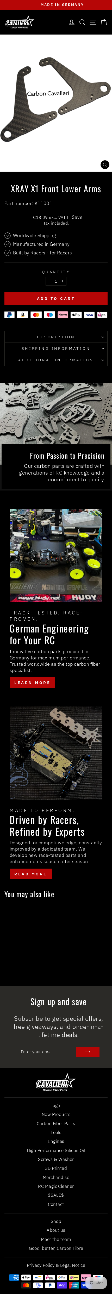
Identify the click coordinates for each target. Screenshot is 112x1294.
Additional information (56, 359)
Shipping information (56, 348)
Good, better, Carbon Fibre (56, 1248)
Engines (56, 1141)
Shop (56, 1221)
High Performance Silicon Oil (56, 1150)
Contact (56, 1204)
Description (56, 336)
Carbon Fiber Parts (56, 1123)
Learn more (32, 682)
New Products (56, 1114)
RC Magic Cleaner (56, 1186)
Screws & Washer (56, 1159)
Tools (56, 1132)
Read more (30, 873)
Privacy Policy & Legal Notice (56, 1265)
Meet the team (56, 1239)
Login (56, 1105)
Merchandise (56, 1177)
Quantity (56, 271)
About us (56, 1230)
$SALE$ (56, 1195)
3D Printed (56, 1168)
